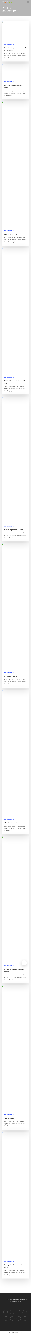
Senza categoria (9, 44)
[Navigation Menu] (28, 2)
